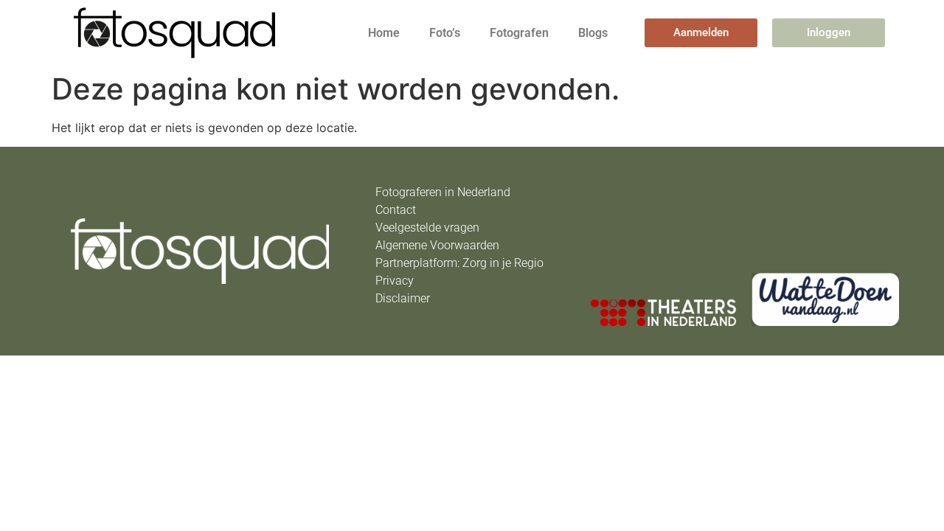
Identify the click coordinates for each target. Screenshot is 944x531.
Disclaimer (402, 298)
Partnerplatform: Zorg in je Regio (459, 263)
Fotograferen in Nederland (442, 192)
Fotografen (519, 33)
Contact (395, 210)
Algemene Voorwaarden (437, 245)
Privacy (394, 281)
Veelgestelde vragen (427, 228)
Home (384, 33)
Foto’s (444, 33)
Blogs (593, 33)
